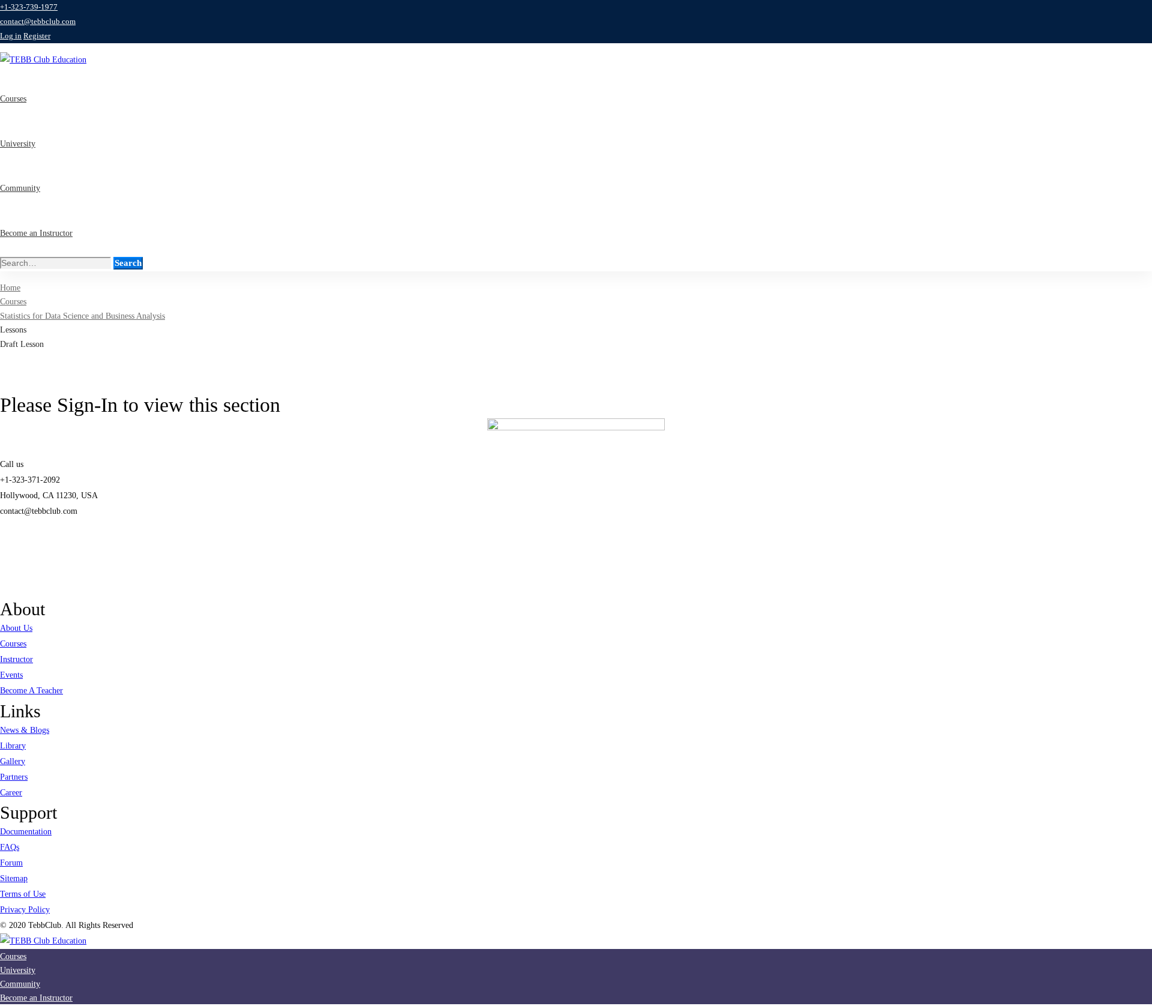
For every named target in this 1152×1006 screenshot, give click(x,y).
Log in (11, 35)
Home (10, 287)
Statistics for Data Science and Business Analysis (82, 316)
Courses (13, 301)
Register (36, 35)
